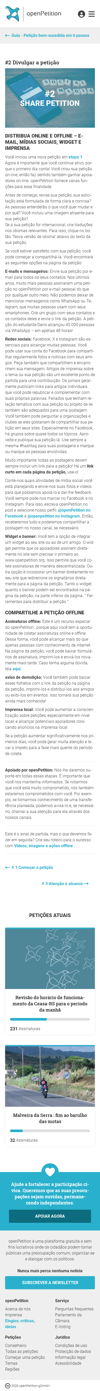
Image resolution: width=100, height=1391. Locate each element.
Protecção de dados (73, 1351)
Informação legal (70, 1357)
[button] (81, 14)
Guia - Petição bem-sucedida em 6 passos (50, 35)
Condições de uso (71, 1345)
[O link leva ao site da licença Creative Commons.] (8, 1385)
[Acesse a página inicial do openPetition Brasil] (33, 13)
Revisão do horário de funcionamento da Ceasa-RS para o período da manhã (50, 1003)
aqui (17, 668)
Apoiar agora (50, 1216)
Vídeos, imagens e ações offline (44, 845)
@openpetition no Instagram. (54, 516)
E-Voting (63, 1326)
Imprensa (13, 1314)
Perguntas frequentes (74, 1309)
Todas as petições (21, 1351)
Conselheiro (15, 1345)
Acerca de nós (18, 1309)
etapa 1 (75, 157)
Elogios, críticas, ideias (20, 1323)
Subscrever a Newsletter (50, 1282)
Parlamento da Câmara (68, 1317)
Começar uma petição (25, 1357)
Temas (11, 1363)
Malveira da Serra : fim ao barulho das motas (50, 1118)
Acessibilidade (68, 1363)
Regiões (12, 1369)
